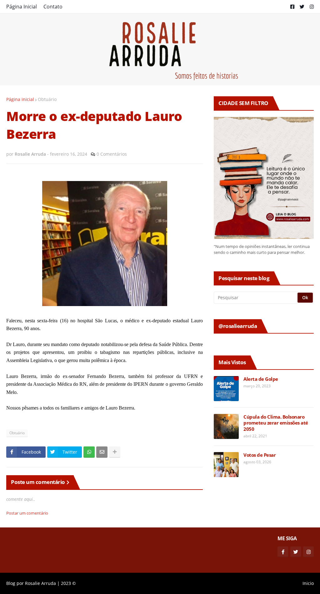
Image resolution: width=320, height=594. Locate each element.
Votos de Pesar (259, 455)
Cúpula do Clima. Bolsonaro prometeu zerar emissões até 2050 (275, 423)
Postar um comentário (27, 513)
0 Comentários (112, 154)
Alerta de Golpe (260, 379)
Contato (52, 6)
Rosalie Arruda (40, 583)
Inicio (308, 583)
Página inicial (20, 99)
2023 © (68, 583)
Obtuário (47, 99)
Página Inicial (21, 6)
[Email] (102, 452)
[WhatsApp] (89, 452)
